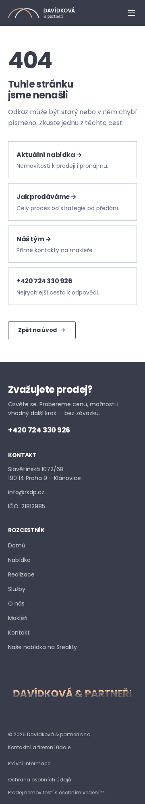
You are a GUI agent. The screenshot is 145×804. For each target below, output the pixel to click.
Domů (16, 545)
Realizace (21, 574)
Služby (16, 589)
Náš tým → (34, 239)
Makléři (17, 618)
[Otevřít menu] (131, 13)
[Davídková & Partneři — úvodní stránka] (41, 13)
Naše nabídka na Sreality (42, 647)
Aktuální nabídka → (49, 154)
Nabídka (19, 560)
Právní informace (29, 763)
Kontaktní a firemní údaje (39, 747)
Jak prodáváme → (47, 196)
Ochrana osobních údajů (39, 779)
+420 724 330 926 (44, 281)
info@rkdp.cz (26, 492)
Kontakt (19, 633)
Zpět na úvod (37, 330)
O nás (16, 603)
